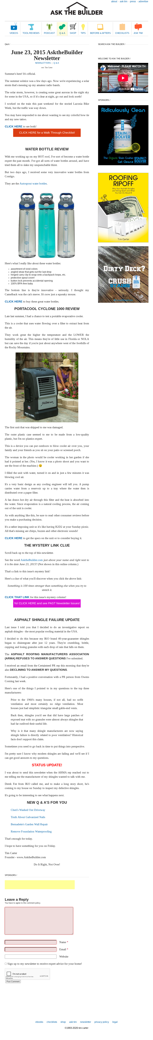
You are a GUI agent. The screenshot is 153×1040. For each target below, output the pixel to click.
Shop (73, 33)
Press (133, 1)
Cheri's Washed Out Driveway (28, 809)
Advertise (143, 1)
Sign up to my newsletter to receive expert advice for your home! (44, 963)
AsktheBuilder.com (32, 560)
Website (63, 956)
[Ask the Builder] (76, 8)
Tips (83, 33)
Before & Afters (100, 33)
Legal (115, 1022)
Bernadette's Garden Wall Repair (29, 824)
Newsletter (85, 1022)
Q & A (62, 33)
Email (63, 949)
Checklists (122, 33)
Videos (14, 33)
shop (63, 1022)
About (114, 1)
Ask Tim (123, 1)
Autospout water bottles (33, 183)
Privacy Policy (101, 1022)
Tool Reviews (31, 33)
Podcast (49, 33)
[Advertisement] (40, 884)
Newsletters (43, 63)
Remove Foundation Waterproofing (31, 831)
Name (63, 942)
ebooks (39, 1022)
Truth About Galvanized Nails (28, 817)
